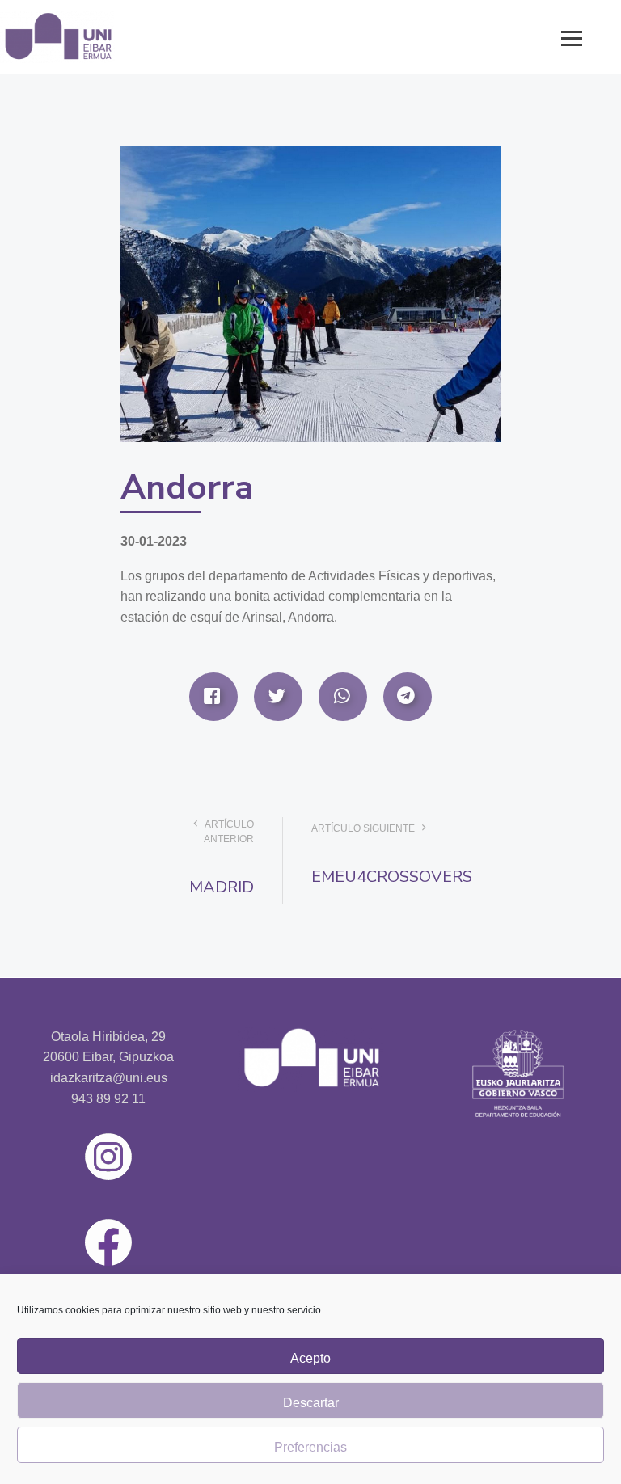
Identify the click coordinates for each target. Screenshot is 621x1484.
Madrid (221, 887)
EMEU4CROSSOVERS (391, 876)
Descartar (311, 1403)
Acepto (310, 1358)
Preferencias (310, 1447)
